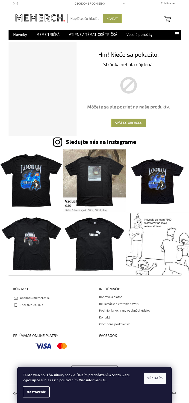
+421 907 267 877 (31, 305)
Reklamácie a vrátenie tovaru (119, 304)
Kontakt (104, 317)
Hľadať (112, 18)
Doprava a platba (110, 297)
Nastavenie (36, 391)
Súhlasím (155, 378)
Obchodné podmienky (89, 4)
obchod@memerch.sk (35, 298)
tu (104, 380)
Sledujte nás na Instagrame (101, 142)
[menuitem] (20, 35)
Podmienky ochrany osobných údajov (125, 311)
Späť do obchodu (128, 123)
